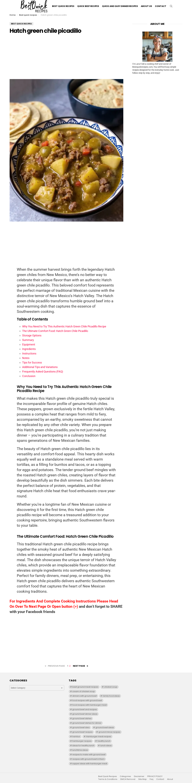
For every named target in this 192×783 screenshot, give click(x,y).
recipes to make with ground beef (88, 754)
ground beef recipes (82, 732)
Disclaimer (139, 776)
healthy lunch (104, 741)
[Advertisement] (66, 58)
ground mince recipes (109, 732)
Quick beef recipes (88, 6)
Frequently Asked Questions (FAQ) (42, 371)
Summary (28, 340)
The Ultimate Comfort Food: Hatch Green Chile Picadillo (55, 331)
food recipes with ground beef (87, 700)
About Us (146, 6)
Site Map (142, 779)
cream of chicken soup (83, 691)
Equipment (28, 344)
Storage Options (31, 335)
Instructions (29, 353)
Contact (160, 6)
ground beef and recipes (84, 709)
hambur (76, 736)
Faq (151, 779)
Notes (25, 358)
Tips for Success (32, 362)
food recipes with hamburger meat (89, 704)
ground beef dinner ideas (84, 714)
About (170, 779)
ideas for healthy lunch (83, 745)
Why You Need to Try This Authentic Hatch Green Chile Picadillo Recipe (64, 326)
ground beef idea (81, 727)
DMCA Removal (127, 779)
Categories (125, 776)
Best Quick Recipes (63, 6)
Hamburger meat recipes (98, 736)
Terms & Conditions (107, 779)
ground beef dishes (82, 718)
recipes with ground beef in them (88, 759)
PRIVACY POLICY (154, 776)
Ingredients (29, 349)
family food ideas (111, 695)
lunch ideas (106, 745)
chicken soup (110, 686)
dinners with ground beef (84, 695)
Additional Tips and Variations (40, 367)
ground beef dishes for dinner (86, 723)
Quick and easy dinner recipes (120, 6)
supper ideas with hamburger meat (89, 763)
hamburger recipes (82, 741)
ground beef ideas (105, 727)
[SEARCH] (171, 6)
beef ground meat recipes (85, 686)
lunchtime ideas (80, 750)
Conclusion (28, 376)
